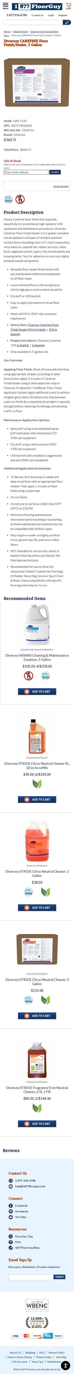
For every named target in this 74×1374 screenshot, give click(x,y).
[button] (55, 172)
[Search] (32, 22)
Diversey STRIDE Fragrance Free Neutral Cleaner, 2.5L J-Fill (37, 1090)
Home (7, 31)
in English (23, 345)
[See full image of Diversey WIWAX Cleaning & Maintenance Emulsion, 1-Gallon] (37, 625)
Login (51, 15)
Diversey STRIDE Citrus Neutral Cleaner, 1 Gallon (37, 873)
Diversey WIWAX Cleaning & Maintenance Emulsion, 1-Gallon (37, 657)
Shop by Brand (20, 31)
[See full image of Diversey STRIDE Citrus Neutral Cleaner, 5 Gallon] (37, 949)
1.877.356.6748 (16, 15)
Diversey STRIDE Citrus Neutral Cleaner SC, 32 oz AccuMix (37, 766)
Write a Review (60, 186)
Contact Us (37, 15)
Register (63, 15)
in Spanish (38, 345)
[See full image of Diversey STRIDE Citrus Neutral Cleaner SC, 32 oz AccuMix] (37, 733)
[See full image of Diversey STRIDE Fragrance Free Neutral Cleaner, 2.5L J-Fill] (37, 1057)
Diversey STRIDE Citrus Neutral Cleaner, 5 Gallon (37, 982)
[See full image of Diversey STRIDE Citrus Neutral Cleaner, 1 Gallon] (37, 841)
